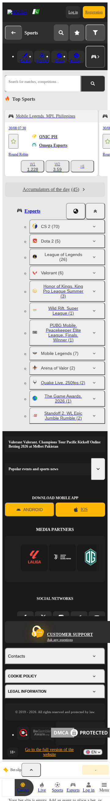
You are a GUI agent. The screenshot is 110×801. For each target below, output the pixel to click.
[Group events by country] (76, 211)
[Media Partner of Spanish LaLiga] (34, 558)
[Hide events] (31, 770)
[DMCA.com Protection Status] (80, 733)
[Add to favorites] (13, 141)
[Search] (61, 32)
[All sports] (95, 57)
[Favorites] (77, 32)
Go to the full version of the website (49, 752)
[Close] (95, 211)
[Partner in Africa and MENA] (62, 558)
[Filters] (95, 32)
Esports (32, 211)
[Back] (13, 33)
